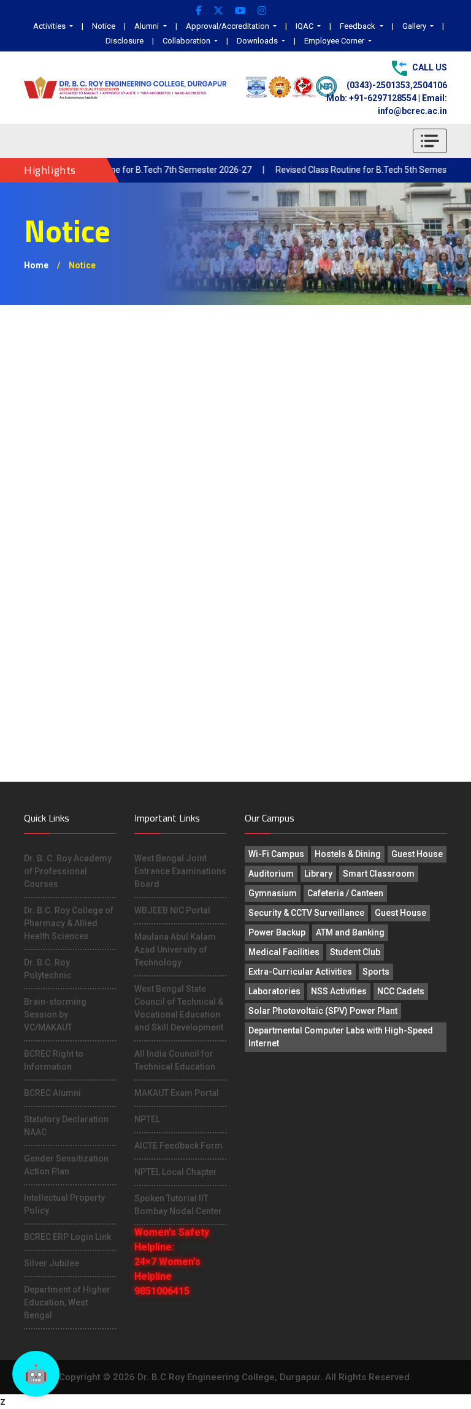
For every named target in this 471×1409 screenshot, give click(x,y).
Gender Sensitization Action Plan (66, 1165)
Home (36, 265)
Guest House (417, 854)
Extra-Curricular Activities (300, 971)
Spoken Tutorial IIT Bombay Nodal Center (178, 1204)
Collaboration (187, 40)
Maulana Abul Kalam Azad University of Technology (175, 949)
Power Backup (276, 932)
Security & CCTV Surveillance (306, 913)
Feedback (358, 26)
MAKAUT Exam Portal (176, 1093)
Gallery (415, 26)
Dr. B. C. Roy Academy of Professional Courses (68, 871)
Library (318, 873)
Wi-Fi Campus (276, 854)
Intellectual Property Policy (64, 1204)
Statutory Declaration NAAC (66, 1125)
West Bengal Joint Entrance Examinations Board (180, 871)
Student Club (355, 952)
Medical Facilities (284, 952)
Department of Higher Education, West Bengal (67, 1302)
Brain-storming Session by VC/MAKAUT (55, 1014)
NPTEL (147, 1119)
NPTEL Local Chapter (175, 1172)
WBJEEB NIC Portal (172, 910)
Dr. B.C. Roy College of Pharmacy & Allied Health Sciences (68, 923)
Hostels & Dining (348, 854)
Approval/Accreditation (228, 26)
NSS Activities (339, 991)
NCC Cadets (400, 991)
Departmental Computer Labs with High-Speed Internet (340, 1037)
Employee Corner (335, 40)
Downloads (258, 40)
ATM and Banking (350, 932)
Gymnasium (272, 893)
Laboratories (274, 991)
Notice (103, 26)
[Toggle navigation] (430, 141)
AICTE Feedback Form (178, 1145)
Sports (375, 971)
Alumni (147, 26)
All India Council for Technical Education (174, 1060)
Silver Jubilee (51, 1263)
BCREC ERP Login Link (67, 1237)
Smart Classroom (379, 873)
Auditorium (271, 873)
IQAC (305, 26)
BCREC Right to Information (53, 1060)
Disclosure (124, 40)
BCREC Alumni (52, 1093)
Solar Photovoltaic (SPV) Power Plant (322, 1011)
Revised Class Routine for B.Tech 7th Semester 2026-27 (127, 170)
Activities (50, 26)
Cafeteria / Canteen (345, 893)
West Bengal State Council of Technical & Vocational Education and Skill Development (178, 1008)
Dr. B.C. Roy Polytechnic (47, 969)
